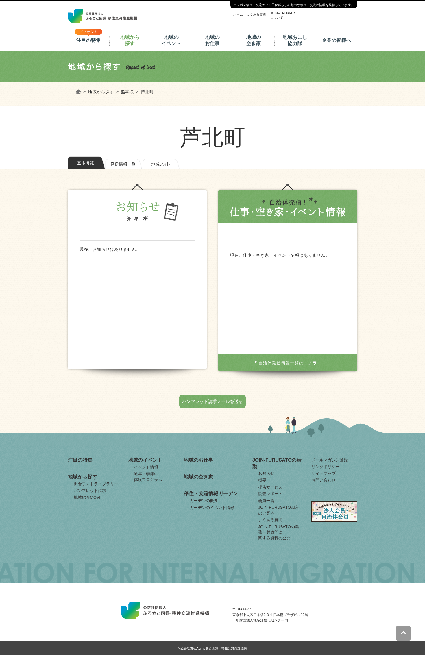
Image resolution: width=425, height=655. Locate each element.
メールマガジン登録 (329, 460)
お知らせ (266, 473)
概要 (262, 480)
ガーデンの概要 (204, 500)
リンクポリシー (325, 466)
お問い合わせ (323, 480)
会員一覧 (266, 500)
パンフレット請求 (90, 490)
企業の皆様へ (336, 40)
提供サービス (270, 487)
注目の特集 (88, 40)
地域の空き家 (253, 40)
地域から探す (130, 40)
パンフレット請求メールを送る (212, 401)
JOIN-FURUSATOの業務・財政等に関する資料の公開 (278, 532)
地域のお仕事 (212, 40)
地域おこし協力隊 (295, 40)
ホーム (238, 14)
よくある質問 (256, 14)
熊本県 (127, 91)
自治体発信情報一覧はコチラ (287, 362)
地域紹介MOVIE (88, 497)
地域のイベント (171, 40)
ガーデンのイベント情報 (212, 507)
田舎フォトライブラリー (96, 484)
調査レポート (270, 493)
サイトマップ (323, 473)
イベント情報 (146, 467)
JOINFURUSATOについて (282, 15)
